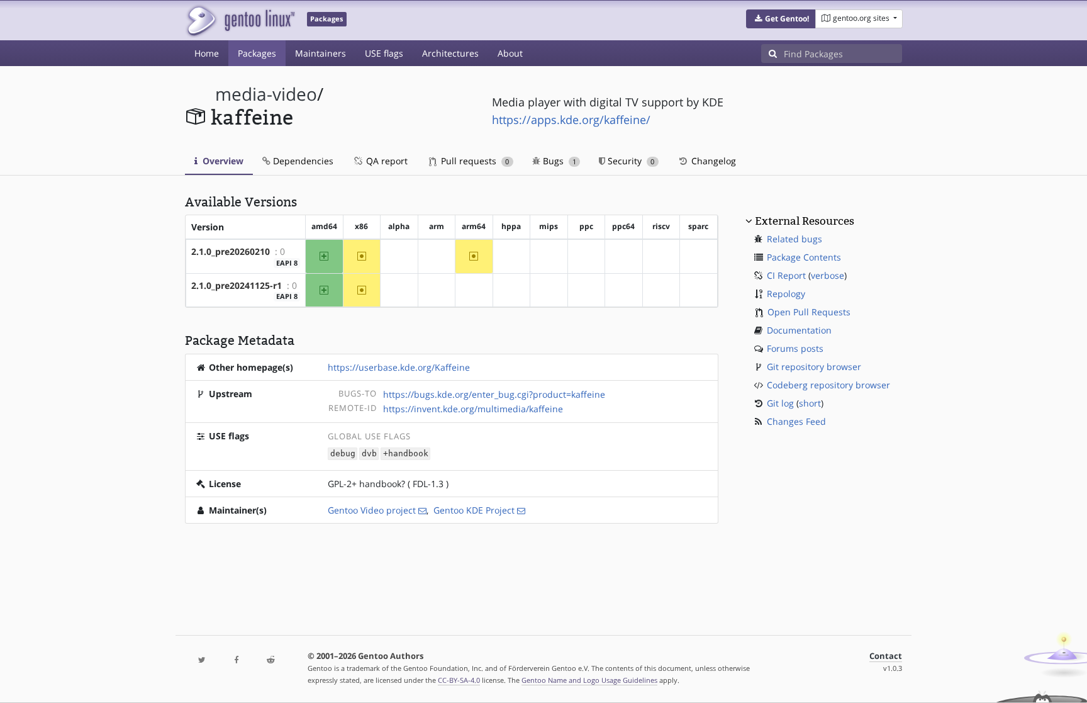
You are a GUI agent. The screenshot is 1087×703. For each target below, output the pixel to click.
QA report (386, 161)
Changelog (712, 161)
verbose (827, 275)
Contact (885, 656)
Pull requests (473, 161)
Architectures (450, 53)
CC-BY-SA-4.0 (459, 680)
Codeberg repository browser (828, 385)
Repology (786, 294)
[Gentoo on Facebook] (236, 660)
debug (342, 453)
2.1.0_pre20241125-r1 (236, 285)
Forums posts (795, 348)
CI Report (786, 275)
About (510, 53)
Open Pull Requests (808, 312)
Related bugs (794, 239)
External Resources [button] (804, 221)
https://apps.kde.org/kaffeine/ (571, 119)
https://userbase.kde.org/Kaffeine (399, 367)
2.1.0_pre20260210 (230, 251)
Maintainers (320, 53)
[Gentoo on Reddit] (270, 660)
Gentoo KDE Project (474, 510)
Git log (780, 403)
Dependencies (301, 161)
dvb (369, 453)
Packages (257, 53)
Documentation (799, 330)
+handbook (405, 453)
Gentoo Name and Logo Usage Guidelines (589, 680)
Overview (221, 161)
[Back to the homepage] (240, 20)
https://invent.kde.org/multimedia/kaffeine (473, 409)
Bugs (558, 161)
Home (206, 53)
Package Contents (804, 257)
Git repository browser (814, 367)
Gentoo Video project (372, 510)
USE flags (384, 53)
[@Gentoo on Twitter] (202, 660)
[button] (781, 18)
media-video (266, 94)
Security (629, 161)
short (810, 403)
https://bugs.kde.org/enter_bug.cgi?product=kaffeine (494, 394)
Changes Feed (796, 421)
